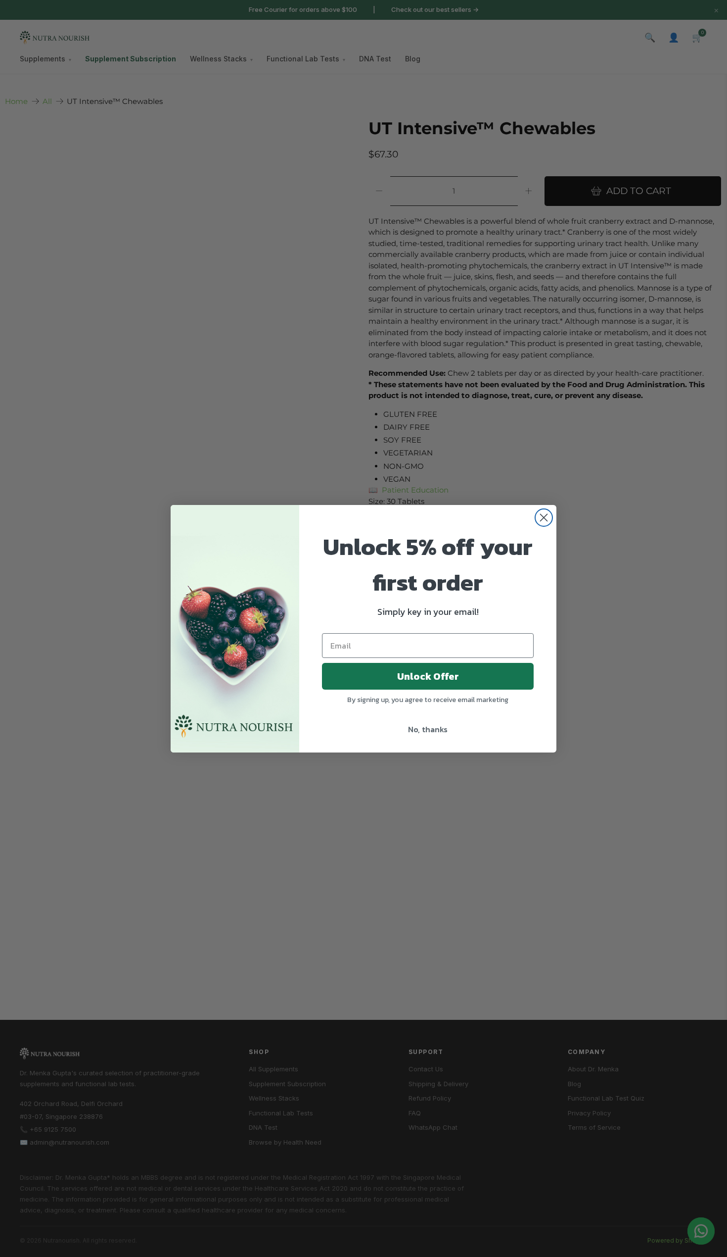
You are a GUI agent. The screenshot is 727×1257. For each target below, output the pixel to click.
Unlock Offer (428, 676)
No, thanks (428, 729)
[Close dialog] (543, 517)
